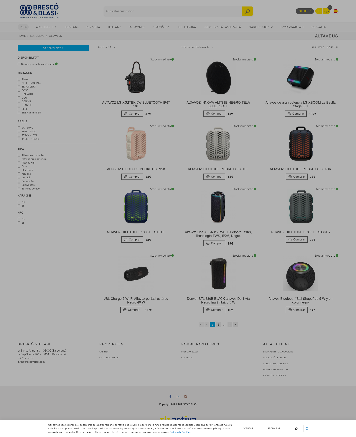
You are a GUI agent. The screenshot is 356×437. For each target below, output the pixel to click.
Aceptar (248, 428)
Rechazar (274, 428)
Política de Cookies (180, 432)
